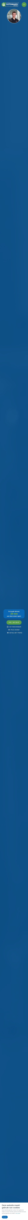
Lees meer (17, 1213)
